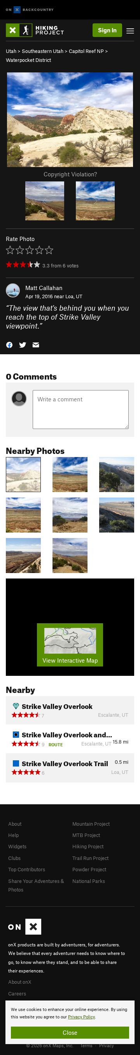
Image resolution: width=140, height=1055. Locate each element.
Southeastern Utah (42, 51)
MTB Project (86, 835)
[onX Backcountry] (30, 10)
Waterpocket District (28, 60)
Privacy (106, 1045)
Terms (86, 1045)
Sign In (107, 29)
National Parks (88, 881)
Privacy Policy (81, 1017)
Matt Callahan (44, 287)
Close (70, 1032)
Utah (11, 51)
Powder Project (89, 869)
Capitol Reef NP (86, 51)
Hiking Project (87, 846)
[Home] (39, 30)
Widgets (17, 846)
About (14, 824)
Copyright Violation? (70, 174)
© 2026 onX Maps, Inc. (50, 1045)
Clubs (14, 858)
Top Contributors (26, 869)
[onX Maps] (24, 933)
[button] (9, 344)
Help (13, 835)
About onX (20, 982)
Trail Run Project (90, 858)
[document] (70, 1022)
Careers (17, 993)
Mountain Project (91, 824)
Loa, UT (73, 296)
